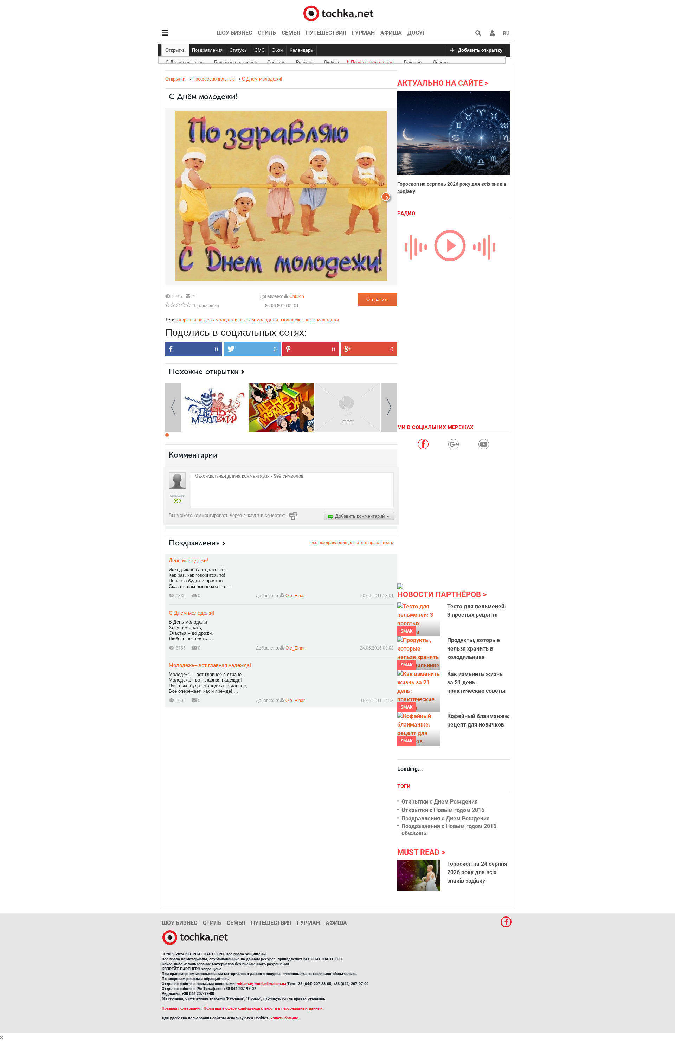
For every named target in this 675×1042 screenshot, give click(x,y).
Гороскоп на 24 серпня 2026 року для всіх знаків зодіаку (477, 872)
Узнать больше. (284, 1018)
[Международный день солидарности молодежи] (281, 406)
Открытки (175, 50)
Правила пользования (181, 1008)
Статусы (239, 50)
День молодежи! (188, 560)
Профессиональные (372, 61)
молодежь (292, 319)
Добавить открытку (480, 50)
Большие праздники (235, 61)
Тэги (404, 786)
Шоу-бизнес (234, 33)
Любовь (332, 61)
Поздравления (207, 50)
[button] (492, 33)
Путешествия (326, 33)
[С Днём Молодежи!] (215, 406)
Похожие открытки (204, 371)
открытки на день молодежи (207, 319)
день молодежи (322, 319)
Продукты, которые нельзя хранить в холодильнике (473, 648)
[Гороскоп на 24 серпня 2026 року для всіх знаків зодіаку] (418, 875)
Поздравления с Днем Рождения (445, 818)
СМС (260, 50)
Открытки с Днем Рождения (439, 801)
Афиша (391, 33)
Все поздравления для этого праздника (350, 542)
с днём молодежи (259, 319)
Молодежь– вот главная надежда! (210, 665)
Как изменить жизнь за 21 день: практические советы (476, 682)
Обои (277, 50)
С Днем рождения (185, 61)
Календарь (301, 50)
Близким (413, 61)
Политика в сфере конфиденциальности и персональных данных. (264, 1008)
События (276, 61)
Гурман (363, 33)
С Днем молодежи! (191, 613)
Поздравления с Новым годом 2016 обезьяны (448, 829)
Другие (440, 61)
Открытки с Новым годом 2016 (442, 810)
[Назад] (385, 196)
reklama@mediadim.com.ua (261, 984)
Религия (304, 61)
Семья (291, 33)
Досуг (416, 33)
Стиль (267, 33)
